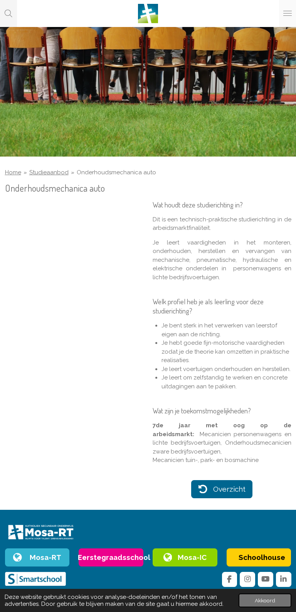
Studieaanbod (49, 172)
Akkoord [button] (265, 600)
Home (13, 172)
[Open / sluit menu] (287, 13)
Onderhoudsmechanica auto (116, 172)
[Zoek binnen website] (8, 13)
